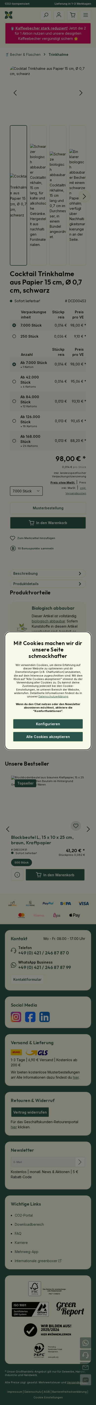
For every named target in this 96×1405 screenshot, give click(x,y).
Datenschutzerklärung (53, 696)
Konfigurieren (48, 724)
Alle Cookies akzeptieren (48, 737)
